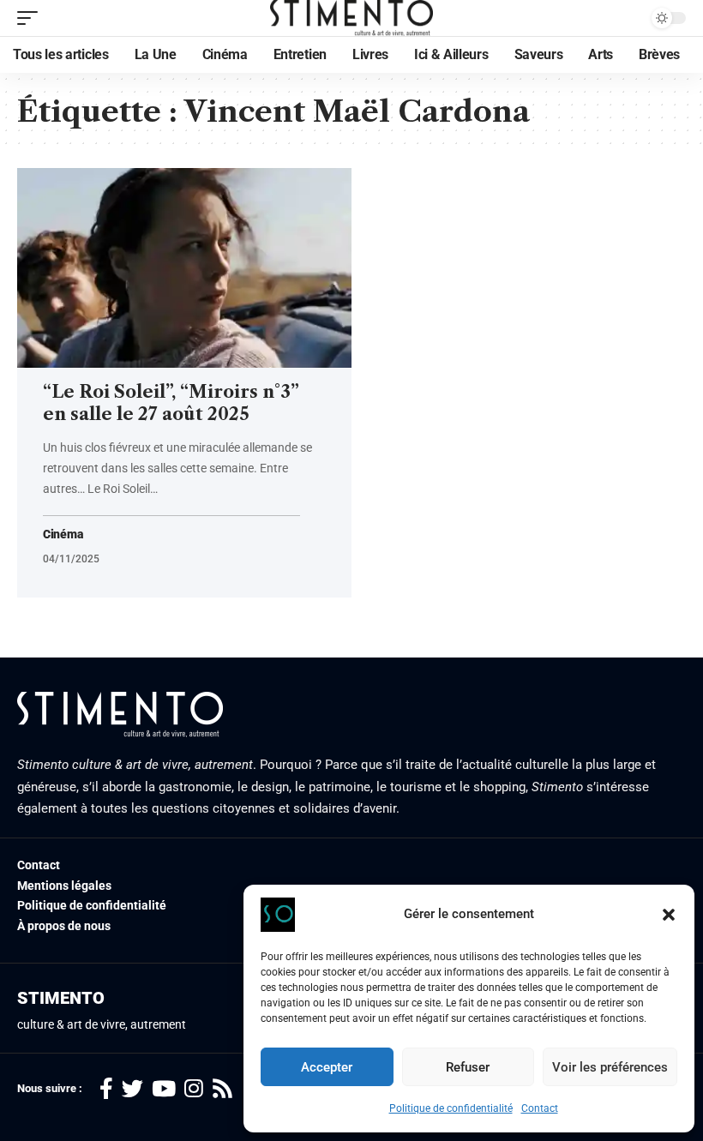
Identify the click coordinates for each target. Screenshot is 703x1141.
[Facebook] (106, 1089)
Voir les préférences (610, 1067)
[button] (668, 914)
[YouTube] (163, 1089)
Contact (539, 1108)
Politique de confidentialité (451, 1108)
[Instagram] (193, 1089)
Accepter (326, 1067)
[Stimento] (352, 18)
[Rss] (222, 1089)
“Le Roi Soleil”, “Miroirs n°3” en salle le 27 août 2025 (171, 402)
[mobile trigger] (31, 18)
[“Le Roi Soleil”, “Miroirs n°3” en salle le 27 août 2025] (184, 268)
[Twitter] (132, 1089)
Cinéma (62, 534)
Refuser (468, 1067)
